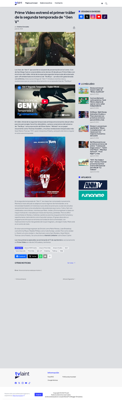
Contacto (58, 3)
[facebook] (81, 17)
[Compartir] (73, 28)
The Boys (54, 251)
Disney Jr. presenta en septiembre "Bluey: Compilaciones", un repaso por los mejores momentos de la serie (98, 131)
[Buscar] (105, 3)
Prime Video (31, 251)
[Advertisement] (93, 50)
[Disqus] (45, 309)
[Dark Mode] (101, 3)
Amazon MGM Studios (30, 248)
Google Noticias (53, 380)
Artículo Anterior (21, 279)
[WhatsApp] (41, 256)
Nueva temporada (21, 251)
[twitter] (87, 17)
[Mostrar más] (50, 256)
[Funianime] (93, 195)
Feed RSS (51, 377)
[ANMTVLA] (93, 185)
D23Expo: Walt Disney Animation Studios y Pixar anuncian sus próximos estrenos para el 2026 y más (98, 116)
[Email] (45, 256)
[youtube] (98, 17)
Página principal (31, 3)
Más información (18, 395)
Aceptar (38, 394)
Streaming (47, 251)
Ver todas (70, 263)
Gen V (66, 248)
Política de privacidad (68, 377)
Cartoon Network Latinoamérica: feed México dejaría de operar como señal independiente (98, 102)
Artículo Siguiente (68, 279)
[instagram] (93, 17)
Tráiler (61, 251)
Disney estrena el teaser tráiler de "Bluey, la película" (97, 90)
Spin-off (39, 251)
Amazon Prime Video (45, 248)
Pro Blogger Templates (75, 396)
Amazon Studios (58, 248)
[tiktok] (104, 17)
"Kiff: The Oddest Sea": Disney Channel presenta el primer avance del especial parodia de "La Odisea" (98, 165)
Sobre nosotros (46, 3)
